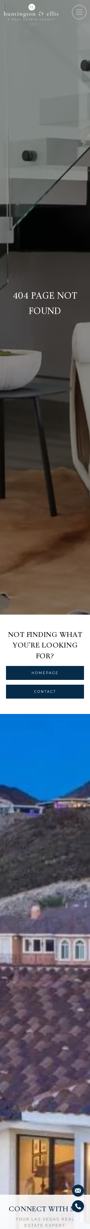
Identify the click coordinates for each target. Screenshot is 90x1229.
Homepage (45, 673)
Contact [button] (45, 691)
